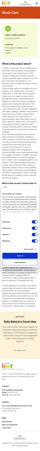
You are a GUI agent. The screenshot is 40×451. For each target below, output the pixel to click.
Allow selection (20, 262)
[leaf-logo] (9, 3)
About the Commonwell (9, 424)
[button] (36, 3)
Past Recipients (7, 421)
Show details (28, 249)
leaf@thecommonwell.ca (15, 390)
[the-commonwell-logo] (26, 3)
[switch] (35, 228)
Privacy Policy (6, 427)
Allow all (20, 256)
